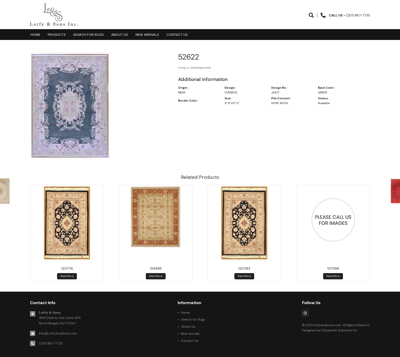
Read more (67, 276)
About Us (119, 34)
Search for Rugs (88, 34)
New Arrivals (147, 34)
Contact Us (177, 34)
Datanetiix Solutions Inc (340, 330)
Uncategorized (201, 67)
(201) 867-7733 (51, 343)
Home (35, 34)
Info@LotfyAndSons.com (58, 333)
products (57, 34)
